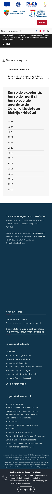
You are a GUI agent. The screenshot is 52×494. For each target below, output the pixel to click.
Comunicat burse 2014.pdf (20, 69)
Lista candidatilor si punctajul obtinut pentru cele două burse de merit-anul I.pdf (28, 77)
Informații (21, 35)
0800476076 (39, 233)
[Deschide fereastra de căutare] (47, 31)
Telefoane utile (17, 383)
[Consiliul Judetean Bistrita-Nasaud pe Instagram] (44, 31)
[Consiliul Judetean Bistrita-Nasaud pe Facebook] (36, 31)
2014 (21, 40)
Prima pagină (8, 35)
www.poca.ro (42, 457)
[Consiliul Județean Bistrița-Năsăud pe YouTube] (40, 31)
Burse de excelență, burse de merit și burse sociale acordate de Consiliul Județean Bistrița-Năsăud (26, 37)
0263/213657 (38, 236)
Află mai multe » (24, 483)
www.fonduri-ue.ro (39, 464)
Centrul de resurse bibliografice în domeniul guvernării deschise (25, 330)
